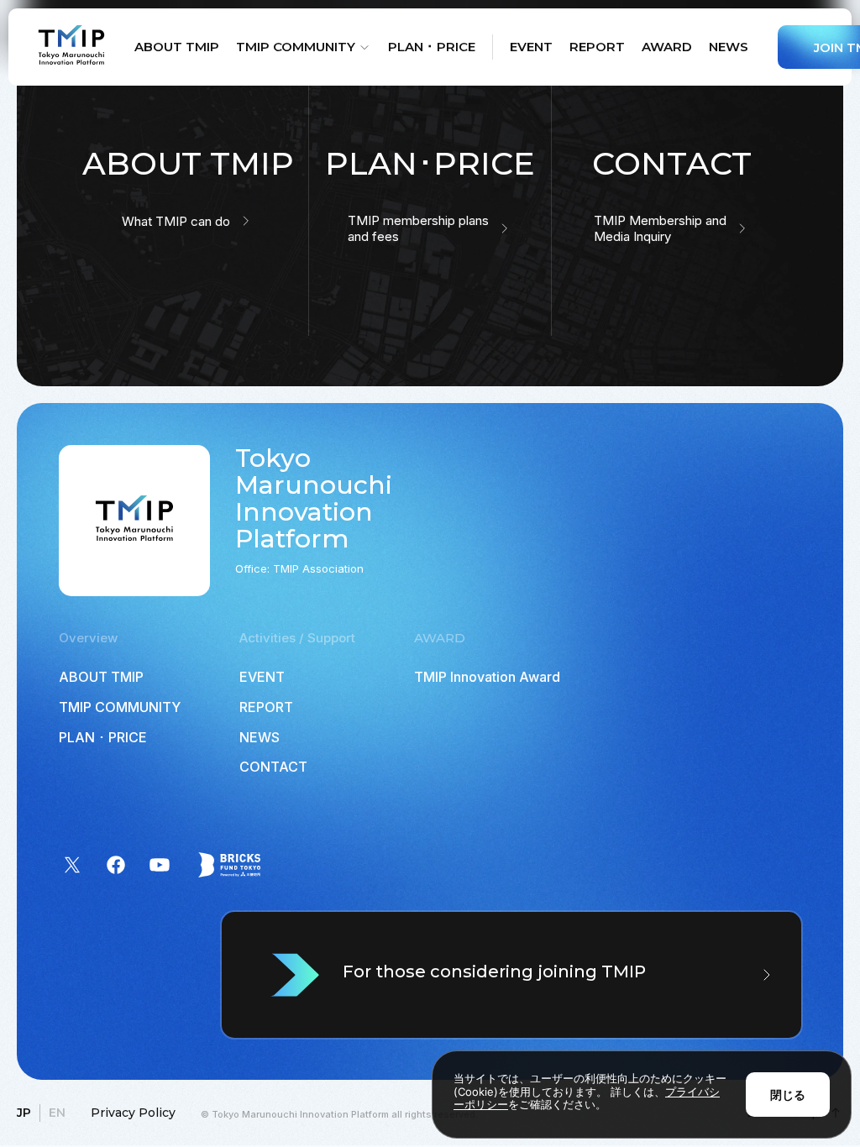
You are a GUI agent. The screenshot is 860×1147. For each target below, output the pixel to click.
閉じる (787, 1094)
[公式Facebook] (115, 864)
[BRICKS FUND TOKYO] (229, 864)
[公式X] (72, 864)
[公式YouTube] (159, 864)
